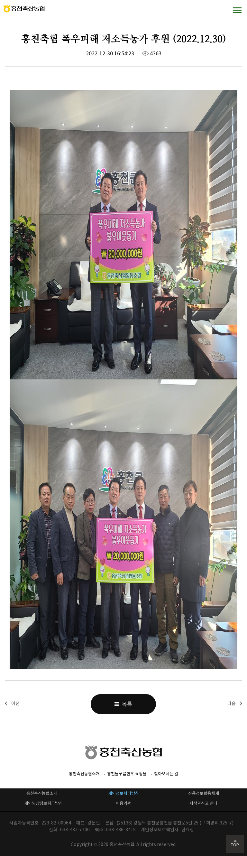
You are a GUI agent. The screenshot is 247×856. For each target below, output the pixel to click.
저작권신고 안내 (203, 803)
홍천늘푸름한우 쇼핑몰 (127, 774)
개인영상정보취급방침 (43, 803)
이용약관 (123, 803)
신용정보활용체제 (203, 793)
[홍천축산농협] (24, 9)
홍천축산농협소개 (84, 774)
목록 (125, 704)
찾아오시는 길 (166, 774)
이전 (15, 703)
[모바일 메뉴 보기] (237, 9)
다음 (231, 703)
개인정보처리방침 (123, 793)
